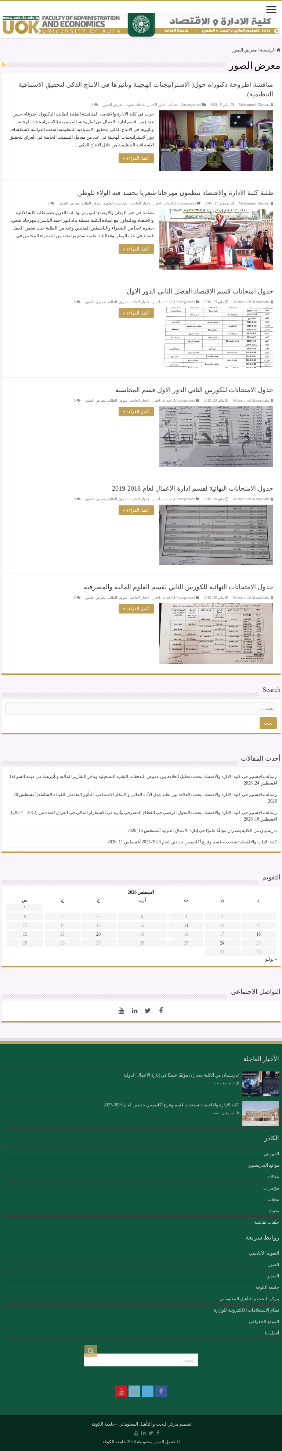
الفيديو (273, 1275)
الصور (273, 1264)
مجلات (273, 1199)
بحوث (130, 105)
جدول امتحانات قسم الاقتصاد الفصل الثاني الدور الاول (200, 291)
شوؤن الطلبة (91, 203)
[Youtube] (121, 1011)
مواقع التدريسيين (263, 1165)
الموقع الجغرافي (264, 1321)
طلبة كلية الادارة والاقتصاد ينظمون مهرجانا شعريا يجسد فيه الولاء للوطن (175, 192)
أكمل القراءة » (136, 158)
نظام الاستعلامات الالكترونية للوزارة (246, 1310)
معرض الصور (113, 105)
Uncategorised (191, 105)
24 (222, 943)
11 (186, 925)
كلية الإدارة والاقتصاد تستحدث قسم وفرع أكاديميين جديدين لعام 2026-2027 (209, 841)
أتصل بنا (272, 1333)
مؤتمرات (271, 1188)
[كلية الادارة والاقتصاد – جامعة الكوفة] (141, 25)
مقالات (273, 1176)
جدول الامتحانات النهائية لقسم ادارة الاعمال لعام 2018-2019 (192, 488)
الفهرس (271, 1153)
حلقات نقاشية (266, 1222)
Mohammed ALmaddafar (251, 302)
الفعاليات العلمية (116, 203)
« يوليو (271, 959)
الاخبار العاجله (146, 105)
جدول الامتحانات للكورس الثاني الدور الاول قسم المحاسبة (194, 390)
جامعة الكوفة (267, 1287)
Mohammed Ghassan (254, 105)
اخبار (163, 105)
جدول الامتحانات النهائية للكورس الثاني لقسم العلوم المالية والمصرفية (178, 587)
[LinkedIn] (134, 1011)
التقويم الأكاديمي (264, 1253)
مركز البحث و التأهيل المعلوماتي (249, 1298)
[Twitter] (147, 1011)
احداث (173, 105)
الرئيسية (268, 50)
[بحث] (90, 1351)
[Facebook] (161, 1011)
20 (98, 934)
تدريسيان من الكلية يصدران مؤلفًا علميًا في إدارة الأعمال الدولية (219, 830)
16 (258, 934)
